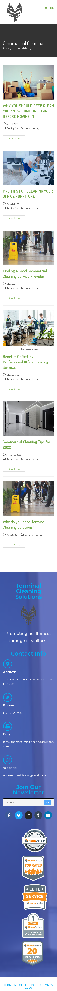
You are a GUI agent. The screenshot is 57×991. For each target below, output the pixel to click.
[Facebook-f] (9, 815)
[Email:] (7, 726)
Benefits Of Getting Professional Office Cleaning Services (25, 362)
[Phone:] (7, 697)
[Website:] (7, 759)
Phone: (9, 705)
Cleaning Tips (12, 128)
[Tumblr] (38, 815)
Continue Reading (15, 137)
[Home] (4, 48)
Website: (10, 768)
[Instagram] (28, 815)
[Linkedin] (48, 815)
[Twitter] (19, 815)
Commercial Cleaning (22, 48)
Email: (8, 734)
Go (47, 802)
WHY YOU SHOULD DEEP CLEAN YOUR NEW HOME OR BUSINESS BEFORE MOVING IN (28, 111)
